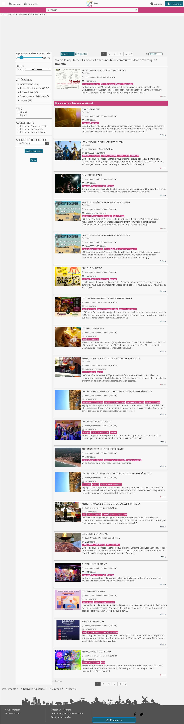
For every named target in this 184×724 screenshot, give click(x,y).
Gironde (87, 60)
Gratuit (23, 112)
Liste (64, 54)
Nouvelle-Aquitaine (67, 60)
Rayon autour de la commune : (30, 53)
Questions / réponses (61, 709)
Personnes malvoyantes (31, 129)
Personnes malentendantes (33, 132)
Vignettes (81, 54)
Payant (23, 115)
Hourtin (72, 688)
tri (147, 54)
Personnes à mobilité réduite (34, 126)
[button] (34, 152)
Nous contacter (12, 709)
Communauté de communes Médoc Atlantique (125, 60)
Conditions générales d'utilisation (67, 713)
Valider (33, 160)
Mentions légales (13, 713)
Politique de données (61, 717)
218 (114, 719)
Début (20, 69)
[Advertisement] (92, 33)
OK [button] (47, 143)
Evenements (9, 688)
